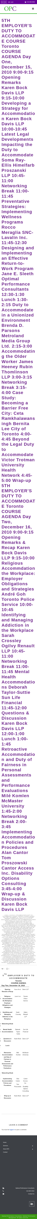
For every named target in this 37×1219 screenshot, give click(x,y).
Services (5, 1145)
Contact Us (31, 1194)
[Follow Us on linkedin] (31, 1203)
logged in (12, 1129)
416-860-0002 (31, 2)
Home (6, 915)
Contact (5, 1152)
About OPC (6, 1149)
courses (12, 915)
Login (11, 2)
